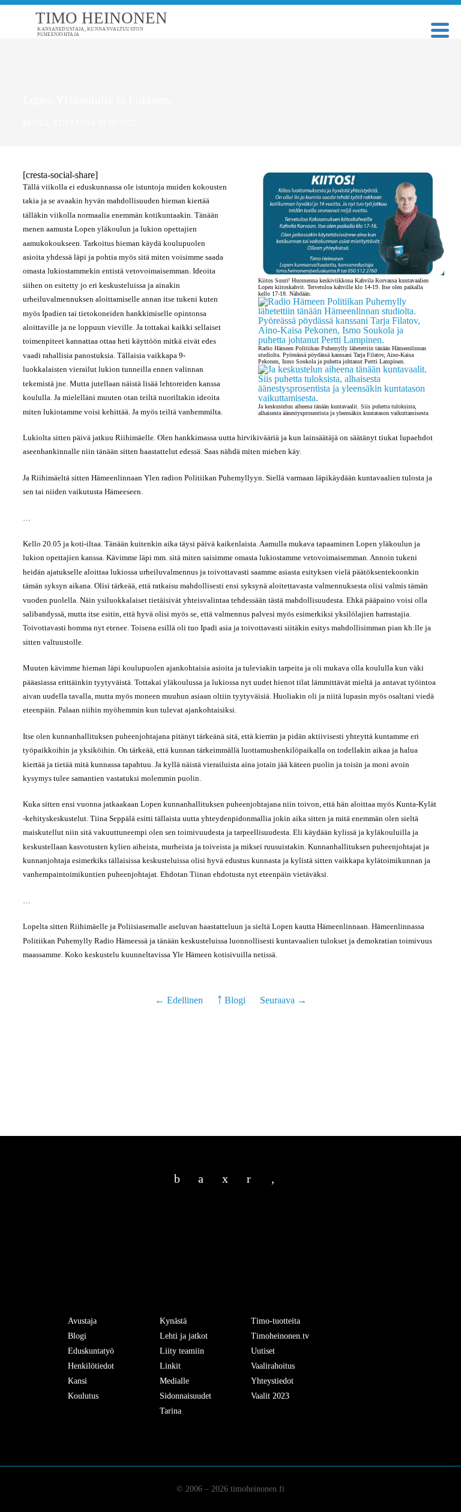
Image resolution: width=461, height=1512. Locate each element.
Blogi (36, 123)
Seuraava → (283, 1000)
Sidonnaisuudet (185, 1395)
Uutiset (263, 1350)
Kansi (77, 1380)
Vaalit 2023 (270, 1395)
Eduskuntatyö (91, 1350)
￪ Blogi (231, 1000)
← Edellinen (180, 1000)
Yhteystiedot (272, 1380)
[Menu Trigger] (439, 29)
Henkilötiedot (91, 1365)
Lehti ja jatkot (184, 1335)
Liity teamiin (182, 1350)
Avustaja (82, 1320)
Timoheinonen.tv (280, 1335)
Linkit (170, 1365)
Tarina (170, 1410)
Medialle (174, 1380)
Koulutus (83, 1395)
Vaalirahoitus (273, 1365)
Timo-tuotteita (275, 1320)
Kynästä (173, 1320)
